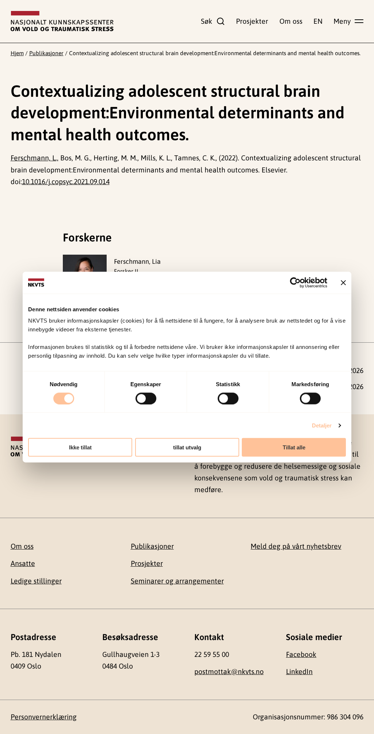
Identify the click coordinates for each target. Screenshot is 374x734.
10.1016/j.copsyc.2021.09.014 (66, 182)
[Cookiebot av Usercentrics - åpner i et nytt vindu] (295, 282)
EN (318, 21)
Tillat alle (294, 447)
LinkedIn (299, 672)
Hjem (17, 53)
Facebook (301, 654)
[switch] (146, 398)
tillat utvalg (187, 447)
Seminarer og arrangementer (177, 581)
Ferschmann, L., (34, 158)
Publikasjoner (46, 53)
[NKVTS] (62, 21)
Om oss (290, 21)
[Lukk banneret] (343, 282)
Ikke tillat (80, 447)
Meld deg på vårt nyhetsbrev (296, 546)
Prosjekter (252, 21)
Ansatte (23, 563)
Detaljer (322, 425)
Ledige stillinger (36, 581)
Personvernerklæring (44, 717)
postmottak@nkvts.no (229, 672)
